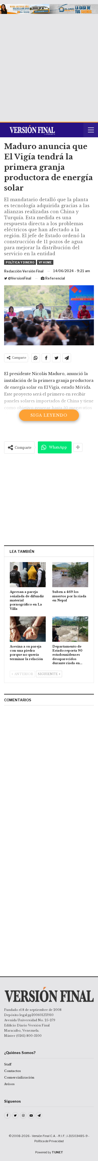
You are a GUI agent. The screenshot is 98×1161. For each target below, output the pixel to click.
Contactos (12, 1071)
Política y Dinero (20, 262)
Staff (7, 1064)
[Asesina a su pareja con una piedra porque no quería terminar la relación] (28, 629)
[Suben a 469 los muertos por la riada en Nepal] (70, 574)
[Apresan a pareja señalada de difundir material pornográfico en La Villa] (28, 574)
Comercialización (19, 1077)
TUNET (57, 1152)
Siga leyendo (49, 415)
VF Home (45, 262)
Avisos (9, 1084)
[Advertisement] (49, 66)
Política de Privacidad (49, 1141)
